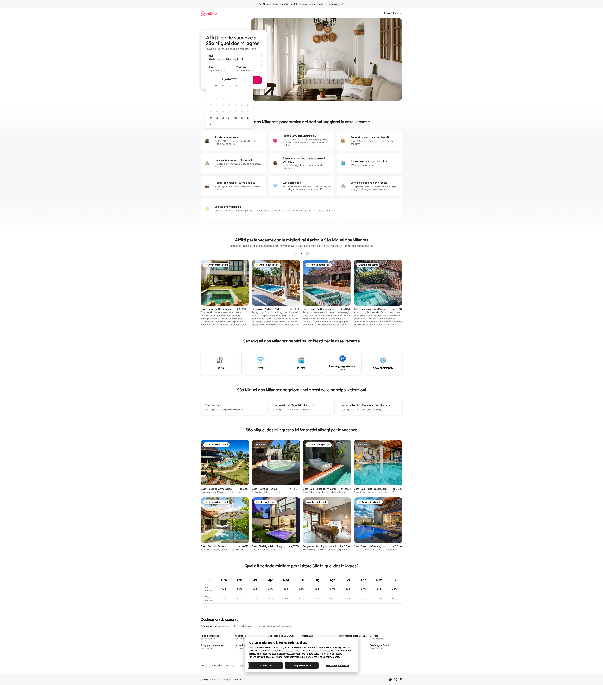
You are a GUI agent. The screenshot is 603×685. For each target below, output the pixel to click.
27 (229, 117)
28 (235, 117)
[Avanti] (307, 253)
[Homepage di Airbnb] (209, 13)
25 (217, 117)
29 (242, 117)
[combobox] (233, 59)
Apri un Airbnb (392, 13)
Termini (237, 679)
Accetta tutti (265, 665)
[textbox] (219, 70)
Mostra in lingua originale (331, 4)
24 (211, 117)
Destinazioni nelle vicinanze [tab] (215, 626)
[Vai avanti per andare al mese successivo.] (248, 79)
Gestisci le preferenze (337, 665)
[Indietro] (295, 253)
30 (248, 117)
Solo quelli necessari (301, 665)
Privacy (226, 679)
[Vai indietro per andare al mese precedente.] (211, 79)
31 (211, 124)
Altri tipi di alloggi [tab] (243, 626)
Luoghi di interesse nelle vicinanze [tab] (274, 626)
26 (223, 117)
